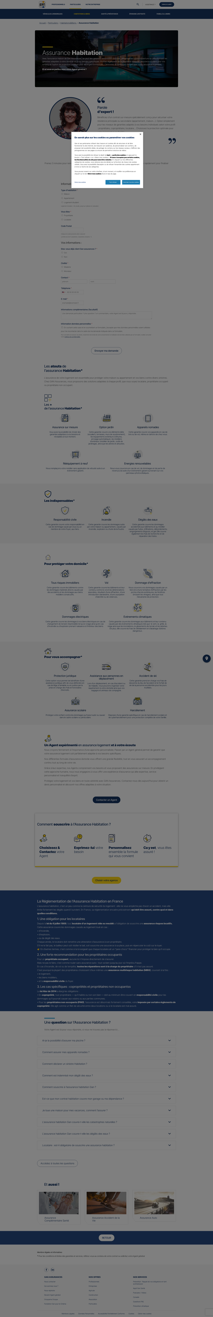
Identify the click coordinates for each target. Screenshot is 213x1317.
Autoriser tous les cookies (131, 182)
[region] (107, 160)
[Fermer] (140, 134)
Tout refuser (113, 182)
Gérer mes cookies (80, 182)
